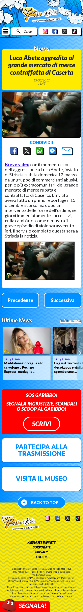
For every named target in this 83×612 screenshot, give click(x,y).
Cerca (28, 31)
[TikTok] (74, 31)
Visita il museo (41, 478)
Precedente (20, 300)
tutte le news (70, 320)
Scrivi (41, 424)
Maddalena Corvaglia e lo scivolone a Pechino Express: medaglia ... (23, 367)
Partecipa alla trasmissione (41, 450)
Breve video (17, 164)
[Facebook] (55, 31)
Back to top (44, 502)
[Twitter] (64, 31)
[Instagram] (45, 31)
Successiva (63, 300)
